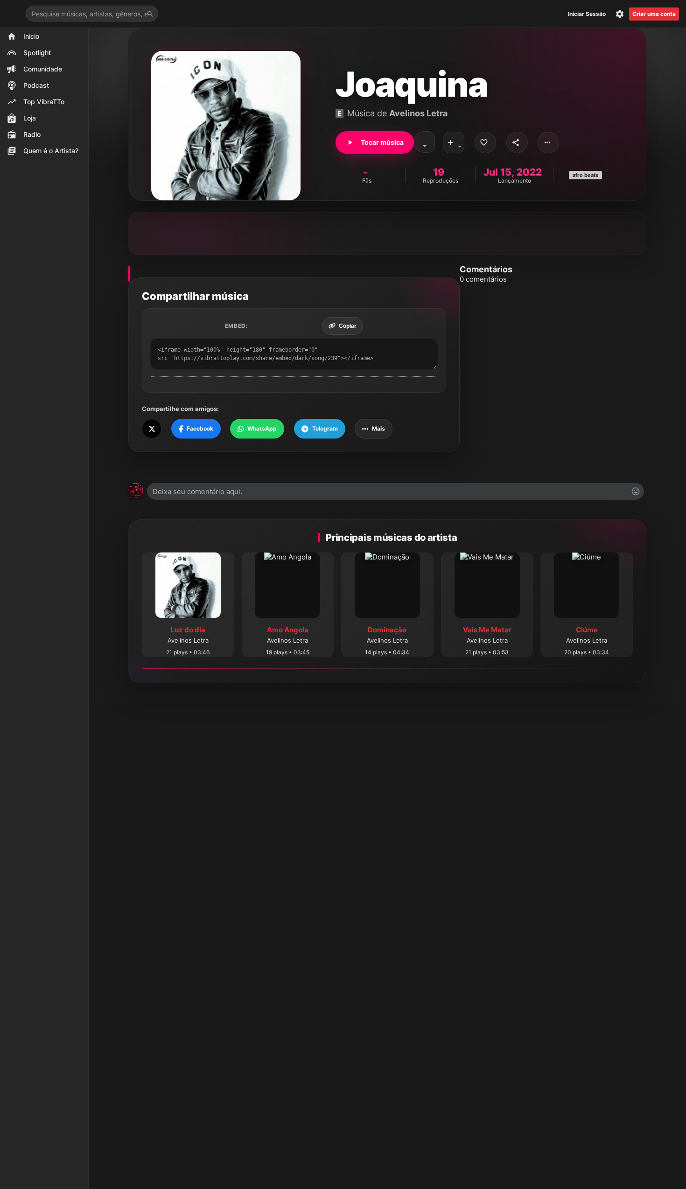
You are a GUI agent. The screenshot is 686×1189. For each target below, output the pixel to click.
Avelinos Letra (418, 113)
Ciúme (587, 629)
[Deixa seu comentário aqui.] (395, 491)
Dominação (387, 629)
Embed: (236, 325)
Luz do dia (187, 629)
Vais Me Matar (487, 629)
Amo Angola (287, 629)
